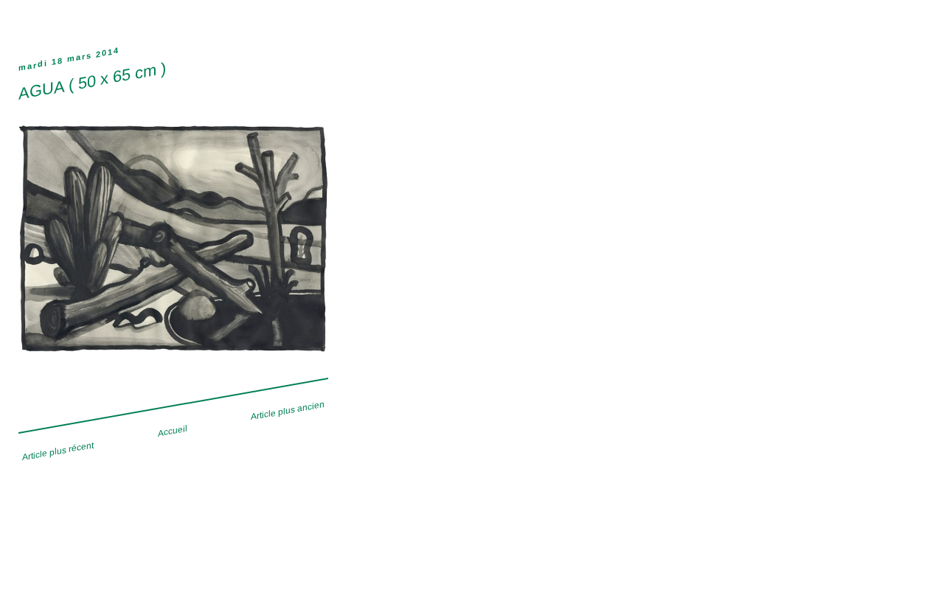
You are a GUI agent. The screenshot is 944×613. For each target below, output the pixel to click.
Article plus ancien (287, 410)
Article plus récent (58, 451)
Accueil (172, 430)
